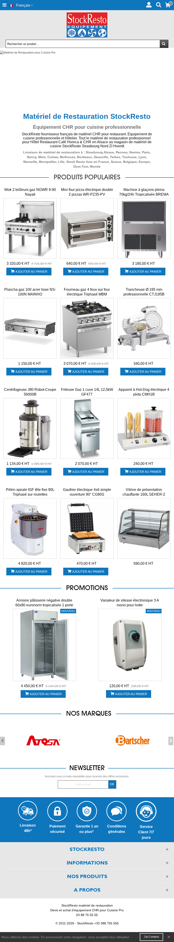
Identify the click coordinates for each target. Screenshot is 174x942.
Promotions (87, 588)
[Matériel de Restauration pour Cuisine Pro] (87, 79)
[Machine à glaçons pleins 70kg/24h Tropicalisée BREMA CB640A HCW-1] (144, 228)
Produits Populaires (87, 177)
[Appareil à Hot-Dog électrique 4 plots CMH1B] (144, 428)
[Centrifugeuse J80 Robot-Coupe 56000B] (30, 428)
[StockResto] (87, 24)
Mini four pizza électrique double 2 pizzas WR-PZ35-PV (87, 192)
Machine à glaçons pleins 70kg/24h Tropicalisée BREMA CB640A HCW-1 (144, 194)
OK (112, 784)
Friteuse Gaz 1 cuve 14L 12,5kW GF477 (87, 392)
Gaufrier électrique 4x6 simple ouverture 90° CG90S (87, 492)
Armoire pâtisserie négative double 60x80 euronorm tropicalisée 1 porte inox (44, 605)
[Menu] (4, 5)
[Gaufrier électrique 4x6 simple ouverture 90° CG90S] (87, 528)
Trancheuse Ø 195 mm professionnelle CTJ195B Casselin (143, 294)
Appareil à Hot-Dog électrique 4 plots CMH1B (143, 392)
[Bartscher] (133, 740)
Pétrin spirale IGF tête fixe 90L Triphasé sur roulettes (30, 492)
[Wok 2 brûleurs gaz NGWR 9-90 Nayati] (30, 228)
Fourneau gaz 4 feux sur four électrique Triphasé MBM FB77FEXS (87, 294)
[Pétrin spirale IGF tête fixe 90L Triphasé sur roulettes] (30, 528)
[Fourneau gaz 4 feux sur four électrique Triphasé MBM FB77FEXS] (87, 328)
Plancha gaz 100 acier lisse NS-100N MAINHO (30, 292)
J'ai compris (151, 936)
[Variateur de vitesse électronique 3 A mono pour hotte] (130, 645)
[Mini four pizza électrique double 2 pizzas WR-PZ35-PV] (87, 228)
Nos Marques (88, 713)
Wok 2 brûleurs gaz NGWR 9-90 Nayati (30, 192)
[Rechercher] (158, 4)
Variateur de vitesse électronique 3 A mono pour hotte (129, 602)
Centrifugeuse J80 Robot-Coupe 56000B (30, 392)
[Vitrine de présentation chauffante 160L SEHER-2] (144, 528)
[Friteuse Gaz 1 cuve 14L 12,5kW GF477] (87, 428)
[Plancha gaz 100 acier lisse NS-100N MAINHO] (30, 328)
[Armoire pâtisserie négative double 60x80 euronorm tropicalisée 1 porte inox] (44, 645)
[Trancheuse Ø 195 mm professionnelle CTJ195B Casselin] (144, 328)
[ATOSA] (43, 740)
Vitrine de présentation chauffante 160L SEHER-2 (144, 492)
